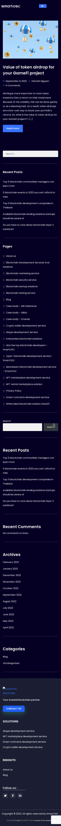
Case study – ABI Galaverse (21, 306)
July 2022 (8, 608)
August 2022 (9, 601)
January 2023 (10, 568)
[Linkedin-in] (20, 795)
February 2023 (11, 562)
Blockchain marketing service (22, 273)
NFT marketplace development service (28, 377)
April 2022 (8, 627)
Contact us (13, 708)
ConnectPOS (11, 820)
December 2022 (12, 575)
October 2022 (10, 588)
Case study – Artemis (18, 319)
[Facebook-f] (12, 795)
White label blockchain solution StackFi (28, 403)
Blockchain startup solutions (22, 286)
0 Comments (13, 85)
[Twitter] (5, 795)
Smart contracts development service (27, 397)
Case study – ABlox (16, 312)
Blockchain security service (21, 280)
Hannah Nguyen (40, 81)
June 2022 (8, 614)
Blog (8, 299)
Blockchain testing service (20, 293)
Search (7, 421)
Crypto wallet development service (26, 325)
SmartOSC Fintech (27, 820)
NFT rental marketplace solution (24, 384)
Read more (13, 128)
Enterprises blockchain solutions (24, 338)
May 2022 (8, 621)
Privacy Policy (13, 390)
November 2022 (12, 581)
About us (11, 256)
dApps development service (22, 332)
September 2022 (12, 594)
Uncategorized (11, 663)
